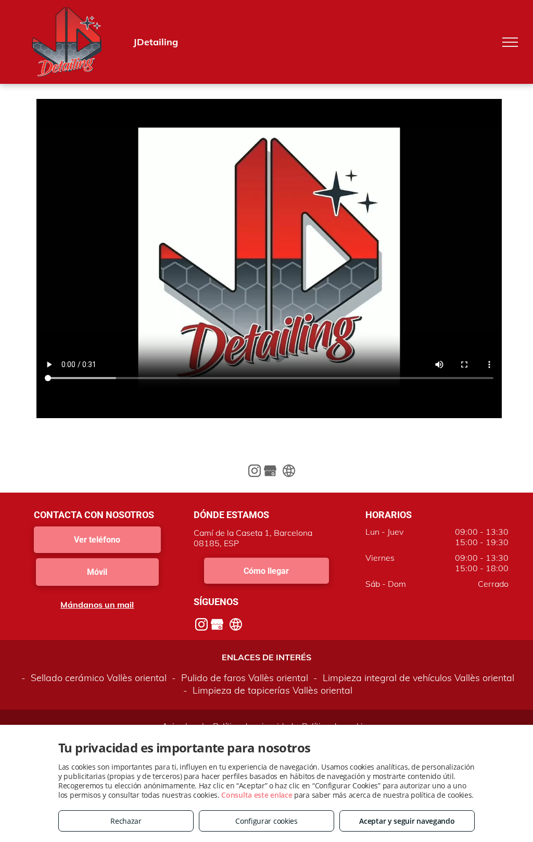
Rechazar (126, 821)
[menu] (510, 42)
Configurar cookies (266, 821)
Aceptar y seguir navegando (406, 821)
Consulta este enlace (256, 795)
